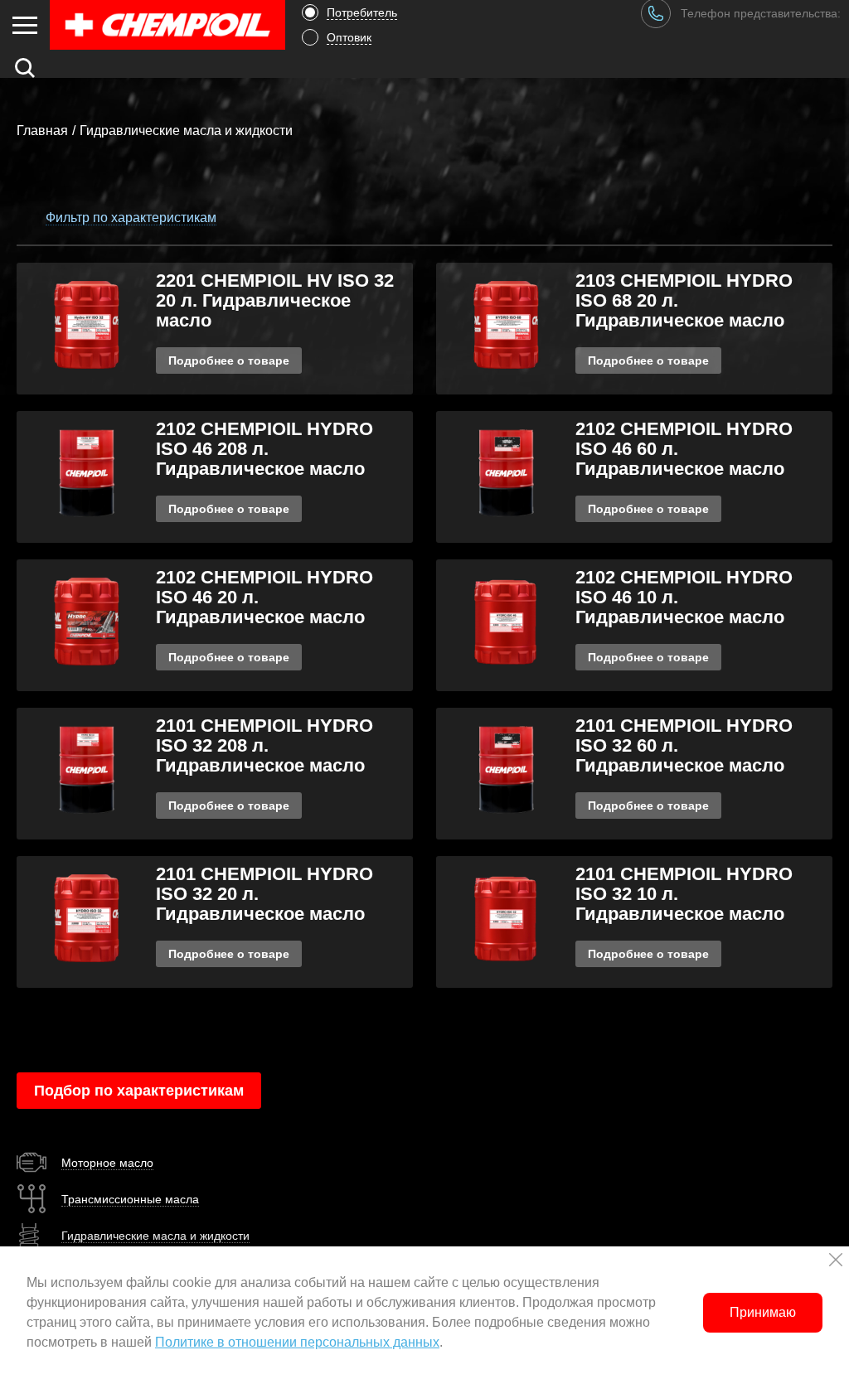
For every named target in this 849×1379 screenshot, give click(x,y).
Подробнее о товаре (228, 360)
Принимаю (763, 1312)
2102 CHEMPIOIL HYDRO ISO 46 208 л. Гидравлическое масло (264, 449)
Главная (42, 130)
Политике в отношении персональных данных (297, 1342)
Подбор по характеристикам (139, 1090)
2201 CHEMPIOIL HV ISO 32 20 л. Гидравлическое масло (275, 300)
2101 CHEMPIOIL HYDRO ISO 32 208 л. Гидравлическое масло (264, 745)
